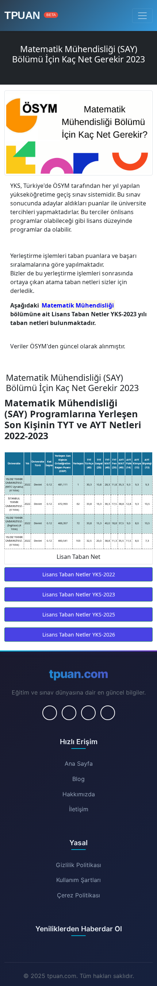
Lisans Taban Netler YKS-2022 (78, 574)
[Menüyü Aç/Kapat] (142, 15)
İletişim (78, 809)
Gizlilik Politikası (78, 865)
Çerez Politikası (78, 895)
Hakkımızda (78, 794)
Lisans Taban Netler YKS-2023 (78, 594)
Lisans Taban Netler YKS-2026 (78, 634)
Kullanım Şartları (78, 879)
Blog (78, 778)
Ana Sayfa (79, 763)
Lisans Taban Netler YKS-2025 (78, 614)
